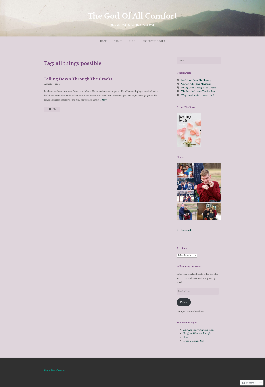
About (118, 41)
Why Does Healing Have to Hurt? (197, 95)
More (104, 100)
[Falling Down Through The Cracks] (55, 109)
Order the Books (153, 41)
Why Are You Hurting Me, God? (198, 330)
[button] (185, 170)
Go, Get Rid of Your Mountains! (196, 84)
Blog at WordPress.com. (54, 370)
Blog (132, 41)
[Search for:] (199, 60)
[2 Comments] (50, 109)
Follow (183, 302)
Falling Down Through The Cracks (78, 79)
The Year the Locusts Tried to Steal (198, 91)
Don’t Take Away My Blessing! (196, 80)
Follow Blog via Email (189, 266)
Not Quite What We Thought (197, 333)
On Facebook (184, 230)
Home (103, 41)
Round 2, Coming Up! (193, 341)
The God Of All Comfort (132, 16)
